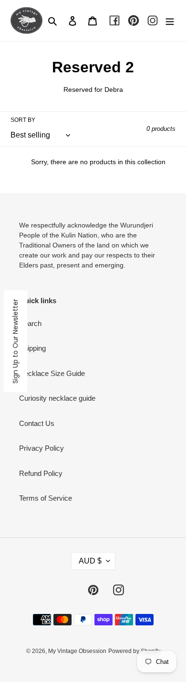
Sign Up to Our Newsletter (15, 341)
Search (30, 323)
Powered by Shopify (134, 651)
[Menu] (170, 20)
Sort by (22, 120)
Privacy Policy (41, 448)
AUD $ (90, 561)
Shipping (32, 348)
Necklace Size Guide (52, 373)
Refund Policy (40, 473)
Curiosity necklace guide (57, 398)
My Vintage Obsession (77, 651)
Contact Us (36, 423)
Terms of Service (45, 498)
